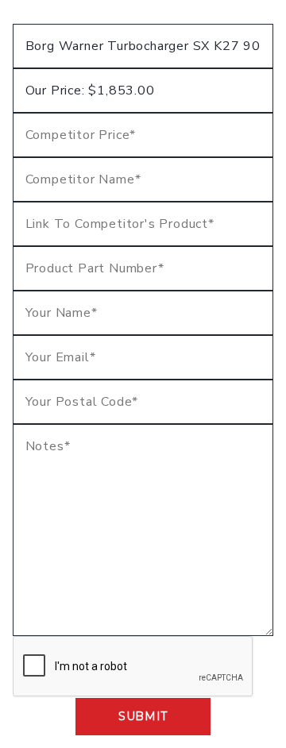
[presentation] (133, 667)
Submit (143, 716)
